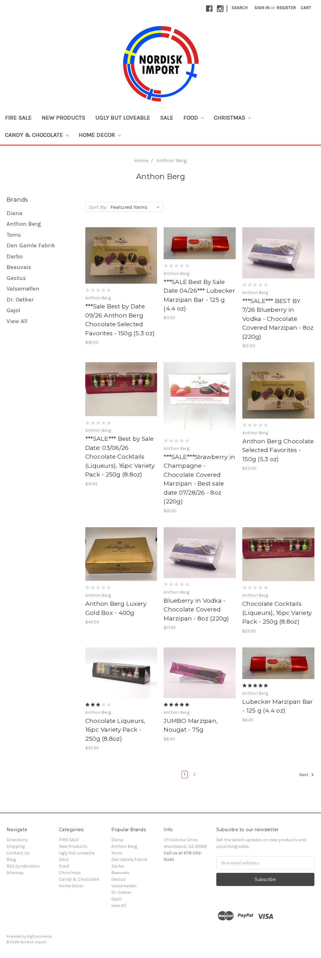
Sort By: (98, 207)
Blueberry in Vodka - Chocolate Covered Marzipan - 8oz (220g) (196, 609)
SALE (166, 117)
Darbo (15, 256)
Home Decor (98, 134)
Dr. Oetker (20, 299)
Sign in (262, 7)
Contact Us (18, 853)
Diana (14, 213)
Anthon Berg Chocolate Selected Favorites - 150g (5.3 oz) (278, 450)
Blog (11, 859)
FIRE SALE (18, 117)
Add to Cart (121, 261)
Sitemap (15, 872)
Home (141, 160)
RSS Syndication (23, 866)
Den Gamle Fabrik (31, 245)
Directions (17, 839)
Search (240, 7)
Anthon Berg (171, 160)
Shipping (16, 846)
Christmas (230, 117)
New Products (63, 117)
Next (304, 775)
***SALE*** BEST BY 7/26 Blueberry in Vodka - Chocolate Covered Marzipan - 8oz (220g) (278, 318)
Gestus (16, 278)
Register (286, 7)
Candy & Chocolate (35, 134)
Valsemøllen (23, 288)
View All (17, 321)
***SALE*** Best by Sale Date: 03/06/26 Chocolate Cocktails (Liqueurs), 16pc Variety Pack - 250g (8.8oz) (120, 456)
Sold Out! (199, 403)
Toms (14, 234)
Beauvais (19, 267)
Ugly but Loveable (122, 117)
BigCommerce (39, 936)
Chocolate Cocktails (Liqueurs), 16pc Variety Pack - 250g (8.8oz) (277, 612)
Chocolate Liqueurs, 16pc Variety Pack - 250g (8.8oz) (115, 729)
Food (191, 117)
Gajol (13, 310)
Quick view (121, 250)
